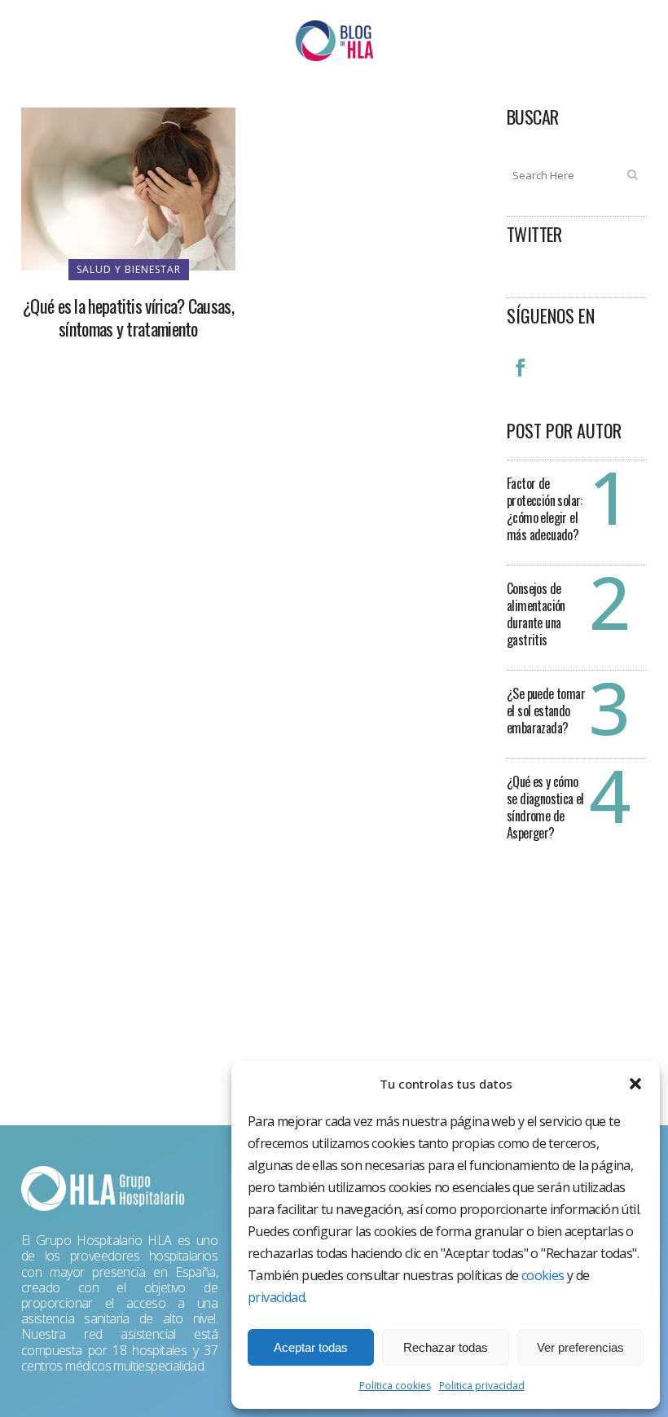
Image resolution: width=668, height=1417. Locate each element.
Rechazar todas (445, 1347)
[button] (635, 1084)
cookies (543, 1275)
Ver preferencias (580, 1347)
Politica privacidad (482, 1386)
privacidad (276, 1297)
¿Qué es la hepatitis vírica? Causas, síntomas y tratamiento (128, 317)
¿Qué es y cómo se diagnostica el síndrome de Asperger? (545, 807)
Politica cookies (395, 1386)
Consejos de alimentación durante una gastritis (536, 614)
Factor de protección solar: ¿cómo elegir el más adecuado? (544, 508)
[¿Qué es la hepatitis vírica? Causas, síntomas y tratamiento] (128, 187)
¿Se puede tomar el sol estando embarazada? (546, 710)
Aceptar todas (311, 1347)
